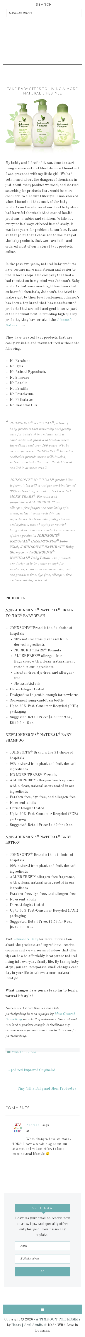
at (28, 1131)
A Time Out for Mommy (41, 47)
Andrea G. (34, 1125)
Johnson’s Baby (26, 939)
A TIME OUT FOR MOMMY (58, 1319)
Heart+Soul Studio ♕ (29, 1325)
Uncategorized (24, 1052)
